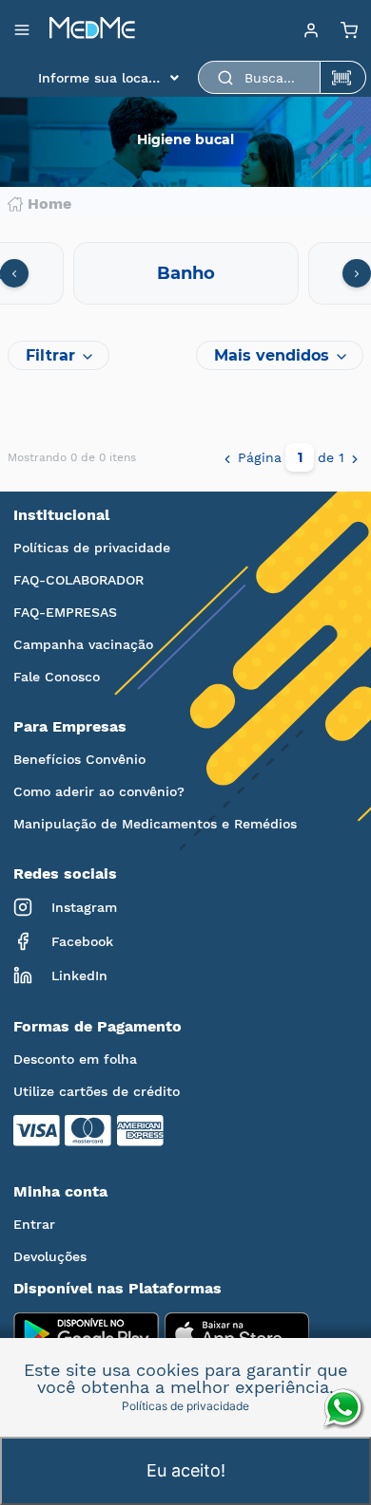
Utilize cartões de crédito (96, 1091)
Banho (186, 273)
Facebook (82, 941)
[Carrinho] (349, 29)
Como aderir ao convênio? (99, 791)
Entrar (34, 1224)
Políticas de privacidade (91, 547)
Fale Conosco (56, 676)
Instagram (84, 907)
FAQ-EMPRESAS (65, 612)
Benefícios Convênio (79, 759)
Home (49, 204)
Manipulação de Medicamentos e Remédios (155, 823)
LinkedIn (79, 975)
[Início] (92, 29)
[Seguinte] (354, 457)
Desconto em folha (75, 1059)
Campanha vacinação (83, 644)
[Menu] (311, 29)
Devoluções (50, 1256)
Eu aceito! (185, 1470)
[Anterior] (227, 457)
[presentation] (14, 273)
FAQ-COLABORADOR (78, 579)
